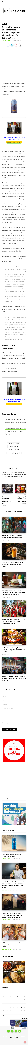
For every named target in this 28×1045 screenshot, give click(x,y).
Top (14, 1041)
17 (3, 1007)
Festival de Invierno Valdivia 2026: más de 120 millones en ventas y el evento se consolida (14, 678)
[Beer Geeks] (14, 10)
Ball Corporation (14, 443)
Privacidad (5, 1036)
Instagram (5, 374)
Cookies (12, 1036)
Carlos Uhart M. (6, 40)
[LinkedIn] (18, 453)
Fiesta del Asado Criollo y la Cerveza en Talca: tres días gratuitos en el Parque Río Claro (13, 649)
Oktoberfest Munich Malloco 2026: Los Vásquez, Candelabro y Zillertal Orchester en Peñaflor (13, 621)
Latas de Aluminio (14, 449)
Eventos (4, 23)
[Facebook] (7, 44)
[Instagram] (16, 1031)
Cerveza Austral (14, 446)
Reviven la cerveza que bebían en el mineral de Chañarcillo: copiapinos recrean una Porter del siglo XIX (12, 915)
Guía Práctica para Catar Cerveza (16, 474)
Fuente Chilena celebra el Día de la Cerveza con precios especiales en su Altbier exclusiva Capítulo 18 (13, 592)
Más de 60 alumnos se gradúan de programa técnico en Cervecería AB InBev (15, 422)
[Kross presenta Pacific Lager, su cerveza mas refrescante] (14, 843)
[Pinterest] (16, 44)
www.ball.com (9, 371)
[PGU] (14, 825)
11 (6, 1004)
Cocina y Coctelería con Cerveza (13, 476)
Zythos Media (14, 1037)
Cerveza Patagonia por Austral (17, 309)
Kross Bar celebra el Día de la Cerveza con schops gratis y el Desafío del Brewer (13, 564)
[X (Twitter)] (12, 1031)
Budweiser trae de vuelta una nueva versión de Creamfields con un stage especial (15, 431)
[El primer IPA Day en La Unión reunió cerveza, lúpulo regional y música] (14, 525)
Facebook (12, 374)
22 (21, 1007)
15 (21, 1004)
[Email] (20, 44)
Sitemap (21, 1036)
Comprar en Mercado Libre (14, 142)
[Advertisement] (14, 65)
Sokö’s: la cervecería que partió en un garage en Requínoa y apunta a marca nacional (13, 945)
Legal (16, 1036)
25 (6, 1010)
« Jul (3, 1015)
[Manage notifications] (25, 1042)
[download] (14, 761)
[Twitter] (12, 44)
